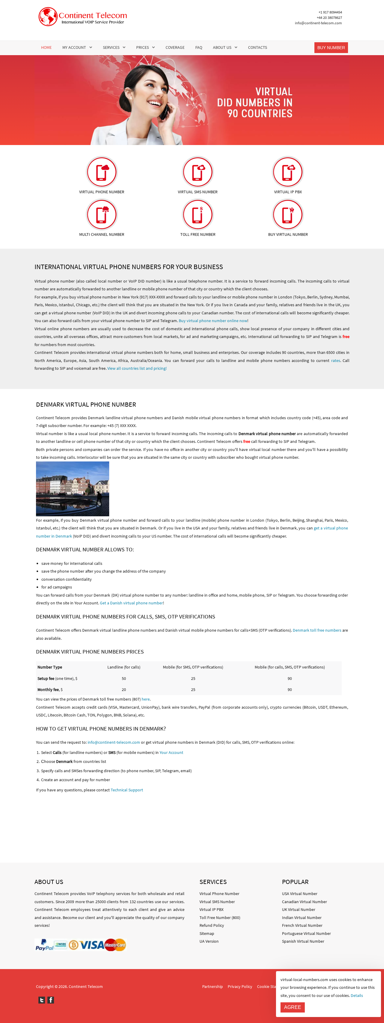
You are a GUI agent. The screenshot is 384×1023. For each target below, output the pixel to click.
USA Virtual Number (299, 893)
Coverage (175, 47)
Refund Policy (212, 925)
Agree (292, 1007)
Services (111, 47)
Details (357, 995)
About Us (222, 47)
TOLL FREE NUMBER (197, 234)
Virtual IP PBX (212, 909)
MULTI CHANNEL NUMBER (101, 234)
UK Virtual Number (298, 909)
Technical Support (127, 790)
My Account (74, 47)
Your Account (171, 752)
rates (335, 360)
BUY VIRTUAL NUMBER (288, 234)
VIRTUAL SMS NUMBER (198, 191)
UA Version (209, 941)
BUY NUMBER (331, 47)
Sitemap (207, 933)
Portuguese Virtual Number (306, 933)
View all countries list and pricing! (137, 368)
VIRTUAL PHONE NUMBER (101, 191)
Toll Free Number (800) (220, 917)
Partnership (212, 986)
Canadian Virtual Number (304, 901)
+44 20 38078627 (329, 17)
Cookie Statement (273, 986)
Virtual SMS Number (217, 901)
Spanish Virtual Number (303, 941)
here (146, 699)
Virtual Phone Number (219, 893)
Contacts (257, 47)
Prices (142, 47)
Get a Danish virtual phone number (131, 603)
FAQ (198, 47)
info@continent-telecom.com (318, 22)
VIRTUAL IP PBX (288, 191)
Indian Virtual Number (302, 917)
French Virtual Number (302, 925)
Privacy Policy (240, 986)
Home (46, 47)
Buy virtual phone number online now (213, 320)
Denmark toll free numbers (317, 630)
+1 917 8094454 (330, 12)
